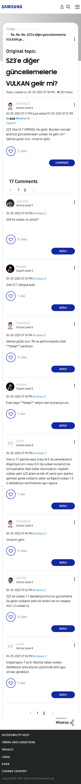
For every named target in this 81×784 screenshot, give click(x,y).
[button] (68, 105)
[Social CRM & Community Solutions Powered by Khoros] (65, 721)
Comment (62, 162)
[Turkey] (12, 6)
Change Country (14, 771)
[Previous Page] (12, 190)
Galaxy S (11, 123)
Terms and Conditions (18, 742)
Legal (6, 757)
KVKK (5, 764)
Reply (63, 251)
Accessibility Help (15, 735)
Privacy (7, 749)
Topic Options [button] (68, 39)
